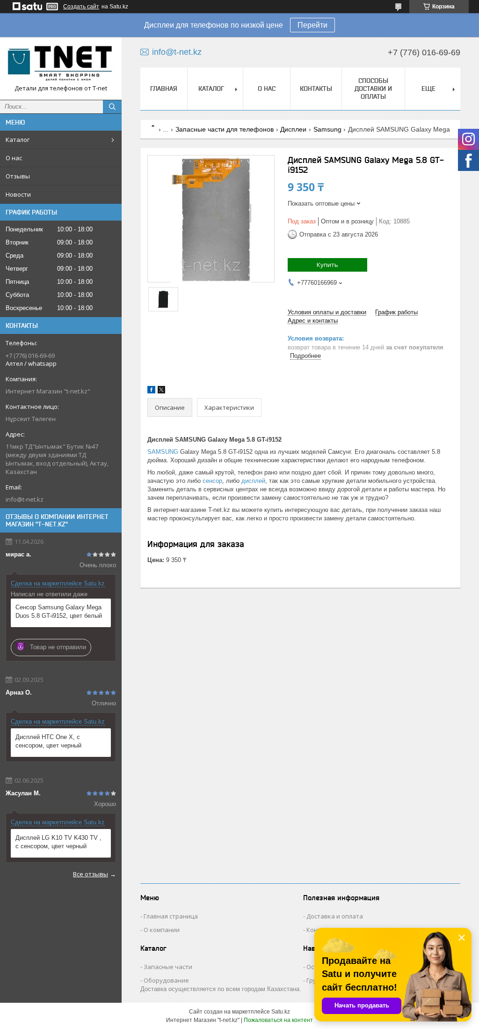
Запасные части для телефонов (224, 129)
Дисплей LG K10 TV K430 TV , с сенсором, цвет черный (58, 842)
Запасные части (168, 966)
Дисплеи (293, 129)
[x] (161, 391)
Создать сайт (81, 6)
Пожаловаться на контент (278, 1020)
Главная (163, 88)
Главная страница (171, 916)
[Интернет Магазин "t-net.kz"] (61, 64)
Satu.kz (280, 1011)
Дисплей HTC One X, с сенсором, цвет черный (48, 741)
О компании (162, 929)
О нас (14, 158)
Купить (327, 264)
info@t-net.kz (25, 499)
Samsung (327, 129)
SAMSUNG (162, 451)
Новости (18, 194)
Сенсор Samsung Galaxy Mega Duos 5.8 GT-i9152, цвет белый (58, 611)
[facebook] (151, 391)
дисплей (253, 480)
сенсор (212, 480)
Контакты (316, 88)
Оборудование (166, 980)
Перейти (312, 25)
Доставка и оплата (334, 916)
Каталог (17, 139)
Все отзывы (90, 874)
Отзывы (18, 176)
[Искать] (112, 107)
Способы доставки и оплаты (373, 88)
